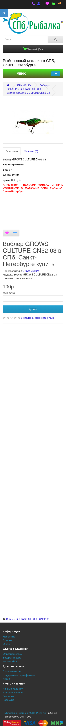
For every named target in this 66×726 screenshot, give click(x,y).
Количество (9, 292)
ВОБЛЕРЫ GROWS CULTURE (24, 89)
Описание (12, 151)
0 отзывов (27, 317)
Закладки (8, 696)
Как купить (9, 636)
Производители (12, 671)
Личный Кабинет (13, 688)
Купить (33, 309)
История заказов (13, 692)
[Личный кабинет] (40, 4)
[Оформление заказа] (59, 4)
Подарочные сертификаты (19, 675)
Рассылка (8, 699)
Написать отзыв (44, 317)
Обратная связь (12, 654)
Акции (6, 678)
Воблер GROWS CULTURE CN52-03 (28, 92)
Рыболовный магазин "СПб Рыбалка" (25, 713)
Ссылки (7, 640)
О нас (6, 644)
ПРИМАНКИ (24, 85)
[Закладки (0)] (47, 4)
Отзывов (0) (31, 151)
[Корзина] (53, 4)
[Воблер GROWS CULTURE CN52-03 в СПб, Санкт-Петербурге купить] (33, 122)
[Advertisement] (33, 212)
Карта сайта (10, 661)
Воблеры (45, 85)
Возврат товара (12, 657)
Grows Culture (31, 271)
